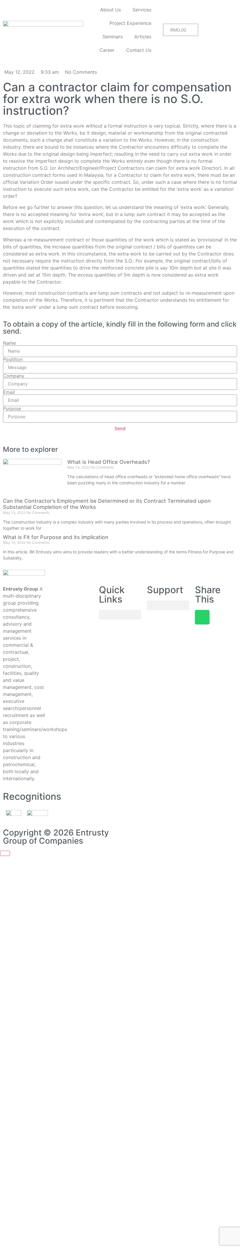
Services (142, 10)
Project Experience (130, 23)
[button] (120, 615)
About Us (110, 10)
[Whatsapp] (202, 617)
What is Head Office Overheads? (108, 462)
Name (9, 343)
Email (9, 392)
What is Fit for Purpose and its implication (55, 537)
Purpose (12, 408)
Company (13, 375)
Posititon (13, 359)
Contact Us (138, 50)
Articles (142, 37)
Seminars (112, 37)
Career (107, 50)
